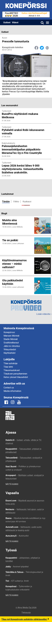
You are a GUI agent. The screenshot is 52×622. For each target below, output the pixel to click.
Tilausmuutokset (12, 370)
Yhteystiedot (10, 349)
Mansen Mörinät (11, 335)
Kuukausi (27, 201)
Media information (12, 391)
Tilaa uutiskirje (10, 363)
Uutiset (6, 22)
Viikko (16, 201)
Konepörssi (9, 332)
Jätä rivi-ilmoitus (12, 346)
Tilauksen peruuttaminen (15, 373)
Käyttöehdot (9, 353)
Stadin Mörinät (11, 339)
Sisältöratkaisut (11, 342)
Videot (15, 22)
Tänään (6, 201)
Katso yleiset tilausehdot (16, 377)
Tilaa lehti (8, 367)
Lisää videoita (43, 314)
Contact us (9, 387)
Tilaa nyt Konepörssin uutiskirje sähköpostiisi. (24, 619)
